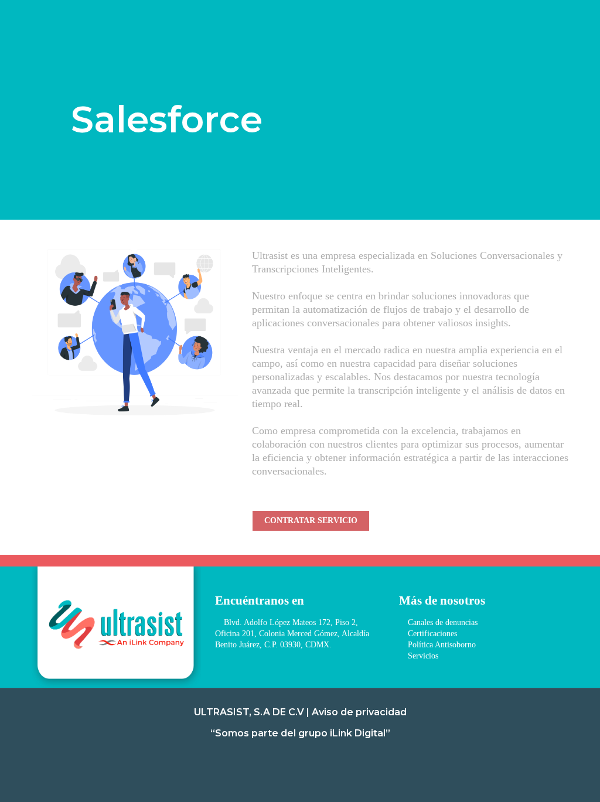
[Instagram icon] (292, 758)
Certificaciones (431, 633)
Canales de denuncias (441, 622)
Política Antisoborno (440, 644)
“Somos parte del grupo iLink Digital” (300, 733)
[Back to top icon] (543, 778)
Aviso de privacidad (359, 712)
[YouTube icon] (324, 758)
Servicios (421, 655)
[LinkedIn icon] (308, 758)
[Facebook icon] (276, 758)
